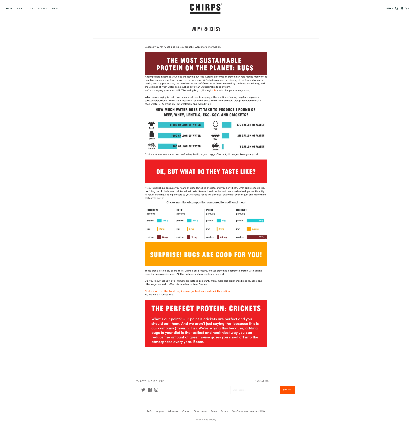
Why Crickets (38, 8)
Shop (9, 8)
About (21, 8)
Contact (186, 411)
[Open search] (396, 8)
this (214, 90)
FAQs (149, 411)
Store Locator (200, 411)
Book (55, 8)
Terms (214, 411)
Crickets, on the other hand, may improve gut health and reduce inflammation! (187, 291)
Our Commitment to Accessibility (248, 411)
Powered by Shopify (206, 419)
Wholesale (173, 411)
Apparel (160, 411)
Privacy (224, 411)
